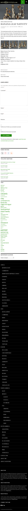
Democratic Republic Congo (10, 273)
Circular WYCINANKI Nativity (7, 173)
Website (3, 119)
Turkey (4, 379)
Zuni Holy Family (4, 165)
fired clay (4, 202)
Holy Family (5, 211)
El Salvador (6, 440)
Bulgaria (5, 350)
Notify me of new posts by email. (8, 131)
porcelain (3, 240)
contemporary (5, 200)
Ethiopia (4, 276)
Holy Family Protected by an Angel (8, 162)
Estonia (4, 355)
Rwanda (4, 297)
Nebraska (6, 417)
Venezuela (5, 452)
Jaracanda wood (4, 214)
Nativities (9, 21)
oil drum (2, 226)
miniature (4, 223)
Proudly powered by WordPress (6, 509)
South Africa (6, 300)
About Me (3, 458)
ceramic (4, 193)
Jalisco (5, 396)
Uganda (4, 303)
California (6, 411)
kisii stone (3, 218)
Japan (3, 323)
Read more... (8, 490)
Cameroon (5, 270)
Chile (3, 435)
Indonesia (5, 320)
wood (2, 249)
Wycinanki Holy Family (5, 169)
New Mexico (7, 420)
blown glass (2, 189)
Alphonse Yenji (4, 187)
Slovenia (5, 376)
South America (5, 426)
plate (1, 238)
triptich (2, 248)
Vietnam (4, 344)
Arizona (5, 408)
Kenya (5, 21)
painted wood (4, 234)
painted (4, 230)
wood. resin (2, 251)
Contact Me (4, 455)
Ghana (4, 279)
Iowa (4, 414)
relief (2, 244)
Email (2, 113)
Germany (5, 361)
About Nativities (6, 461)
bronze (2, 190)
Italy (3, 364)
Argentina (5, 429)
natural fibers (3, 224)
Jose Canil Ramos (5, 217)
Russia (4, 338)
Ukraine (4, 382)
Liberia (4, 285)
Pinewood (3, 237)
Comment (3, 90)
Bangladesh (6, 311)
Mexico (4, 394)
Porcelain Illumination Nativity (8, 70)
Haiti (3, 391)
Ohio (4, 423)
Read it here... (15, 499)
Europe (3, 347)
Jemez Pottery (3, 215)
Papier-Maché (4, 236)
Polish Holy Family (4, 176)
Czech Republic (6, 352)
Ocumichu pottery (4, 225)
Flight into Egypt (6, 204)
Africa (2, 21)
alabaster (2, 186)
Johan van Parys (14, 26)
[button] (5, 44)
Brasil (4, 432)
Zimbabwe (5, 306)
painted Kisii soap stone (5, 233)
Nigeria (4, 294)
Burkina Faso (6, 267)
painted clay (4, 232)
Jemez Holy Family (5, 75)
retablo (2, 245)
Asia (2, 308)
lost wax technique (4, 219)
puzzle (2, 241)
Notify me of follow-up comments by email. (11, 126)
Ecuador (4, 438)
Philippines (5, 335)
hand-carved (3, 207)
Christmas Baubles (4, 196)
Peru (3, 449)
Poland (4, 367)
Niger (3, 291)
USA (3, 405)
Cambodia (5, 314)
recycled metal (5, 243)
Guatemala (5, 443)
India (3, 317)
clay (2, 198)
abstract (2, 185)
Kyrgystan (5, 326)
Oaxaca (5, 399)
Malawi (4, 288)
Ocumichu (6, 402)
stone (2, 246)
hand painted (5, 209)
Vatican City (6, 385)
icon (2, 213)
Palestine (5, 332)
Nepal (4, 329)
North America (5, 388)
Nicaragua (5, 446)
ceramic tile (3, 195)
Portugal (5, 370)
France (4, 358)
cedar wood (2, 191)
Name (2, 108)
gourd (2, 206)
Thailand (5, 341)
